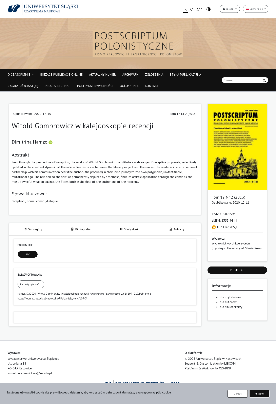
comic (40, 201)
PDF (28, 254)
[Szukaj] (264, 80)
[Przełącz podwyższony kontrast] (208, 9)
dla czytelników (230, 297)
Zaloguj (230, 8)
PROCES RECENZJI (58, 86)
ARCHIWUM (130, 74)
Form (30, 201)
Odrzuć (237, 393)
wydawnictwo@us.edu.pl (35, 373)
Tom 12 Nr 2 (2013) (183, 114)
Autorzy (179, 229)
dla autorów (228, 302)
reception (18, 201)
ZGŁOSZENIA (154, 74)
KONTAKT (152, 86)
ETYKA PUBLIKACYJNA (185, 74)
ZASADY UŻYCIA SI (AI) (23, 86)
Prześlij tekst (237, 270)
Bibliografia (83, 229)
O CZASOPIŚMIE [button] (19, 74)
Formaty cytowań (30, 284)
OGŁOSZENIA (129, 86)
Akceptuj (259, 393)
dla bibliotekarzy (231, 307)
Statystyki (131, 229)
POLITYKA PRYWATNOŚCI (95, 86)
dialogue (52, 201)
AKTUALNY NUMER (102, 74)
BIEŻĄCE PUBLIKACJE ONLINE (61, 74)
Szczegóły (35, 229)
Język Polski (256, 8)
